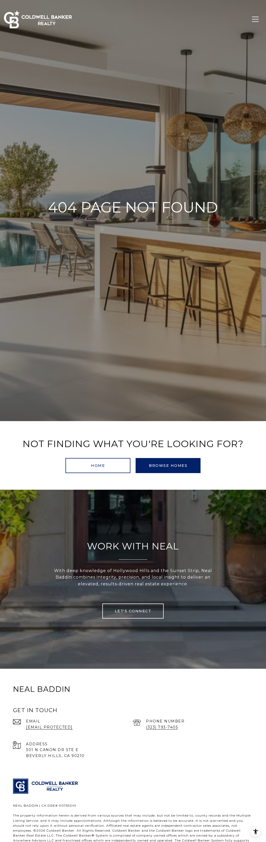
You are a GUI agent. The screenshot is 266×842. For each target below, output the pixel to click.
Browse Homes (168, 465)
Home (98, 465)
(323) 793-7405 (162, 727)
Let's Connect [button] (133, 611)
